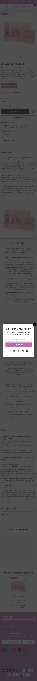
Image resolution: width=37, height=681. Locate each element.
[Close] (34, 324)
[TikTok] (23, 351)
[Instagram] (14, 351)
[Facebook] (10, 351)
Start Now (18, 344)
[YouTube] (27, 351)
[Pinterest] (18, 351)
